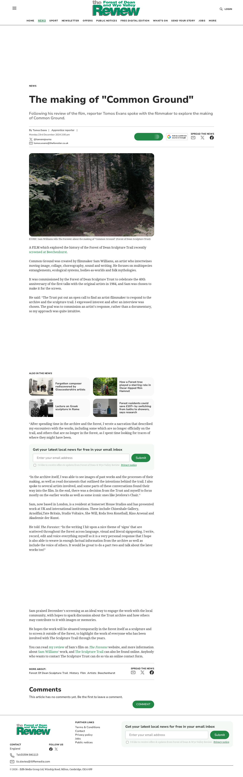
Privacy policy (83, 735)
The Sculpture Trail (89, 652)
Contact (80, 731)
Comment (143, 704)
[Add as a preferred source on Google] (177, 136)
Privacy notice (129, 465)
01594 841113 (29, 755)
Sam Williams (48, 652)
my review (56, 647)
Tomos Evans (40, 130)
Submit (141, 458)
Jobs (78, 738)
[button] (14, 8)
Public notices (84, 742)
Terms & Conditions (87, 727)
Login (228, 9)
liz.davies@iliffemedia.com (33, 761)
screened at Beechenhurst (48, 252)
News (32, 85)
